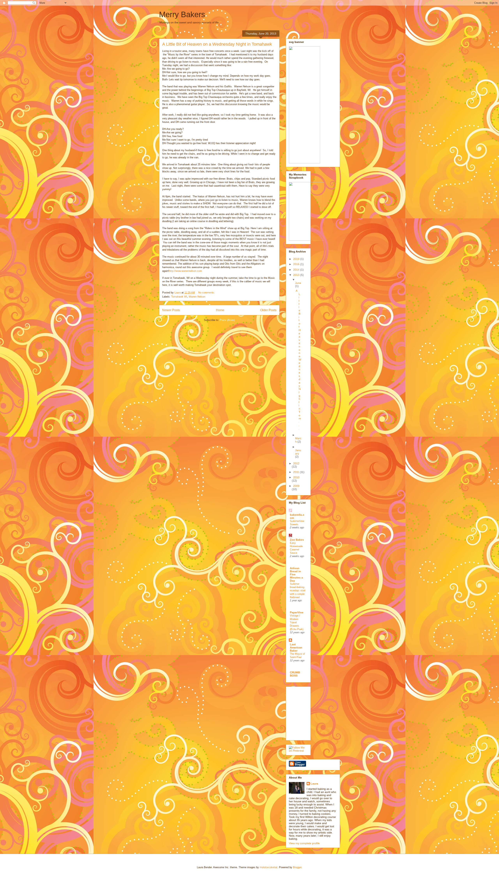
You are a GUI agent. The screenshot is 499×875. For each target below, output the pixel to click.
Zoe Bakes (297, 539)
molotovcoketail (268, 867)
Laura (314, 783)
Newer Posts (171, 310)
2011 (296, 472)
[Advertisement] (318, 712)
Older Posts (268, 310)
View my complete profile (304, 843)
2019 (296, 258)
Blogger (297, 867)
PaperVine (296, 612)
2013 (296, 274)
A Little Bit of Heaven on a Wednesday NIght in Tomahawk (217, 44)
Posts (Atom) (227, 320)
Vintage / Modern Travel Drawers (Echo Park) (296, 622)
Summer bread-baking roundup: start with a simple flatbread (297, 590)
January (298, 452)
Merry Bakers (182, 14)
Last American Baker (296, 647)
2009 (296, 485)
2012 (296, 463)
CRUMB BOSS (295, 674)
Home (220, 310)
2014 (296, 269)
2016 (296, 264)
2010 (296, 477)
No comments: (207, 292)
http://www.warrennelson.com (185, 270)
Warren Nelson (197, 296)
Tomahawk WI (179, 296)
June (298, 282)
